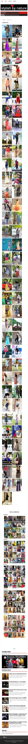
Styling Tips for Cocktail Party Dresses (18, 673)
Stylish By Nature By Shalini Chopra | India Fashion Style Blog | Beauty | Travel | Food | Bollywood (14, 741)
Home (2, 1)
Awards (14, 1)
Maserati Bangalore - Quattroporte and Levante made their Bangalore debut (18, 714)
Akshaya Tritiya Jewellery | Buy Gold (12, 15)
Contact (10, 1)
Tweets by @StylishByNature (7, 733)
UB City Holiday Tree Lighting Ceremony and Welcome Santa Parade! (18, 722)
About (6, 1)
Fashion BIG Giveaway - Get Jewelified (17, 681)
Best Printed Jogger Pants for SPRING (17, 698)
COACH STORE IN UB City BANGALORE (17, 706)
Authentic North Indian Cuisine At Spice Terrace (18, 690)
